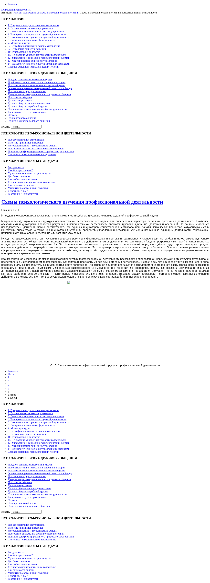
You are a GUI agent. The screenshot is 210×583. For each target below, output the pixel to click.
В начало (13, 371)
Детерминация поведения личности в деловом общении (39, 94)
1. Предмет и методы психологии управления (33, 25)
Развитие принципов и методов (25, 142)
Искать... (6, 126)
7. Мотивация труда (19, 43)
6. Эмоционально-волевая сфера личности (31, 40)
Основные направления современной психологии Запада (40, 88)
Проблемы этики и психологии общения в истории (36, 82)
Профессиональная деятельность (26, 139)
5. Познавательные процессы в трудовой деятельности (38, 37)
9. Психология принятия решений (27, 49)
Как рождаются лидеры (21, 185)
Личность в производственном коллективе (32, 182)
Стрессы (12, 115)
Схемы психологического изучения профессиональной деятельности (82, 202)
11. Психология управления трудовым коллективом (37, 54)
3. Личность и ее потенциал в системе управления (36, 31)
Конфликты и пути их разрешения (27, 112)
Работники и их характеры (23, 193)
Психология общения (20, 97)
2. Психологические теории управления (30, 28)
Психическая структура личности (27, 91)
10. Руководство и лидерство (24, 51)
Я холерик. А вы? (18, 191)
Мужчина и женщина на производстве (29, 173)
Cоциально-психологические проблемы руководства (37, 109)
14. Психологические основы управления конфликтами (39, 63)
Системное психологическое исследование (32, 154)
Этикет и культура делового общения (29, 120)
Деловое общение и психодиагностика (29, 103)
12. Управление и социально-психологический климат (38, 57)
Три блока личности (19, 176)
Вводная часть (16, 167)
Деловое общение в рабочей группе (28, 106)
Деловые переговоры (20, 100)
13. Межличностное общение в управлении (32, 60)
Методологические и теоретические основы (32, 145)
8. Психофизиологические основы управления (34, 46)
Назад (11, 374)
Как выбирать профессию (22, 179)
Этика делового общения (22, 118)
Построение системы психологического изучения (50, 12)
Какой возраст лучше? (20, 170)
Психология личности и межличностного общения (36, 85)
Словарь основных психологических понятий (33, 66)
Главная (12, 4)
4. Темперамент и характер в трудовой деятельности (37, 34)
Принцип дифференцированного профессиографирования (41, 151)
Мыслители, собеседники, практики (28, 188)
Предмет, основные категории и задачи (30, 79)
